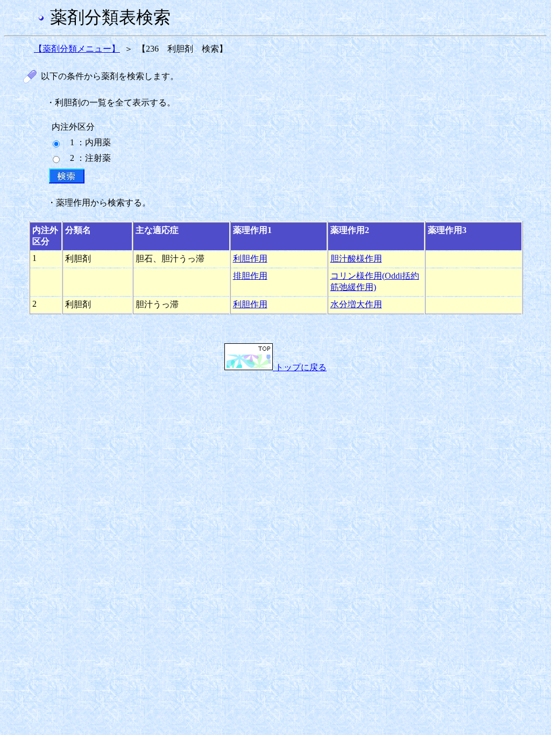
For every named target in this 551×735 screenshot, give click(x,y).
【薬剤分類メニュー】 (77, 48)
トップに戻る (300, 367)
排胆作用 (250, 275)
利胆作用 (250, 258)
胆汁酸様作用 (356, 258)
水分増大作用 (356, 304)
